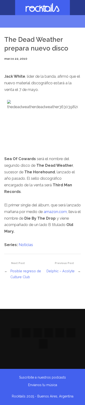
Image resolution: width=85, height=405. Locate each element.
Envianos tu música (42, 385)
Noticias (26, 245)
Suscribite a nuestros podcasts (42, 377)
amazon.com (55, 211)
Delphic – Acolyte (61, 271)
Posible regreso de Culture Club (25, 274)
